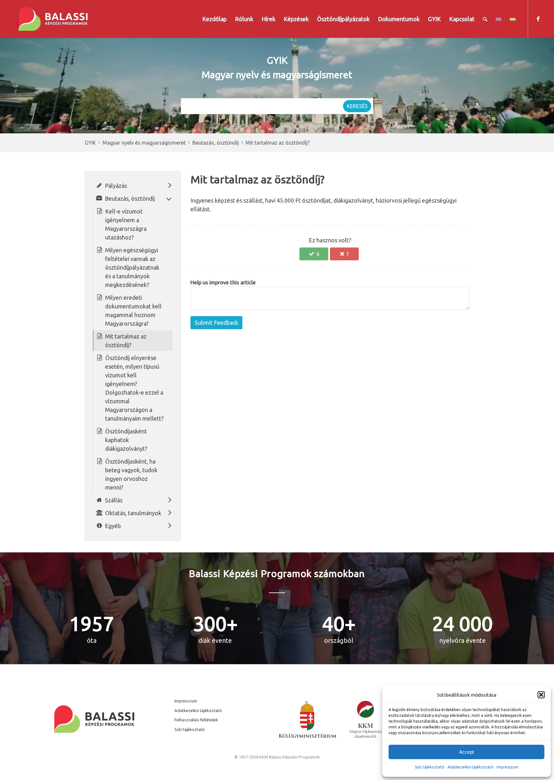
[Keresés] (485, 19)
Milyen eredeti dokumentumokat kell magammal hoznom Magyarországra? (133, 310)
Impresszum (185, 701)
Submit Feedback (216, 322)
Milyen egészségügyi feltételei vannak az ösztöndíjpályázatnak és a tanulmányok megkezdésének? (132, 267)
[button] (541, 695)
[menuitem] (214, 19)
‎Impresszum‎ (507, 767)
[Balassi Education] (53, 19)
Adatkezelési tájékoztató (470, 767)
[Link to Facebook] (538, 18)
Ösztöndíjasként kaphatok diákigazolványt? (126, 440)
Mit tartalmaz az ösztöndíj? (278, 143)
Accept (466, 752)
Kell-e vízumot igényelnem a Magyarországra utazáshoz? (126, 224)
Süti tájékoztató (429, 767)
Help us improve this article (223, 282)
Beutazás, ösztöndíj (215, 143)
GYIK (90, 143)
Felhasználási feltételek (196, 719)
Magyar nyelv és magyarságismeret (144, 143)
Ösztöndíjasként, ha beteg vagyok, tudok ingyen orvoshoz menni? (131, 474)
